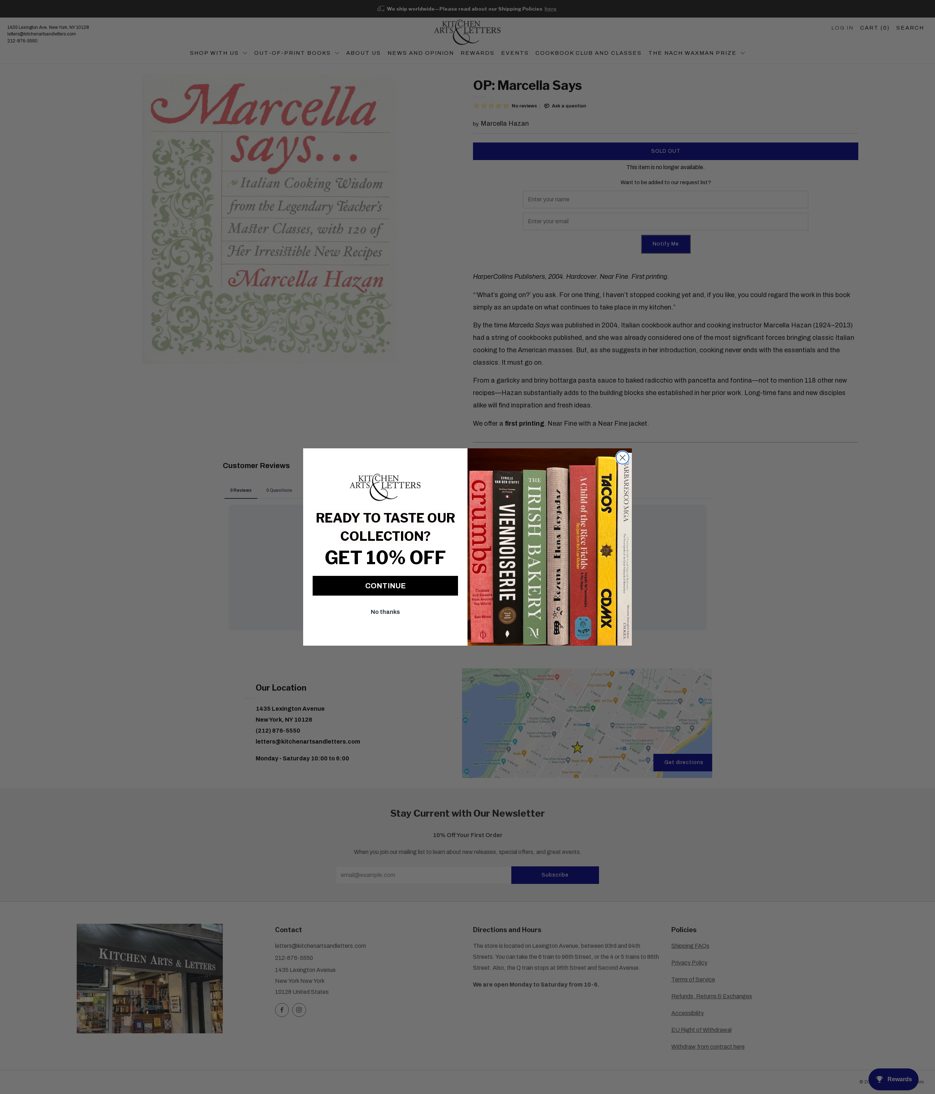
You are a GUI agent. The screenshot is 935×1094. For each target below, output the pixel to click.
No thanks (385, 612)
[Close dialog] (622, 457)
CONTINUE (385, 586)
